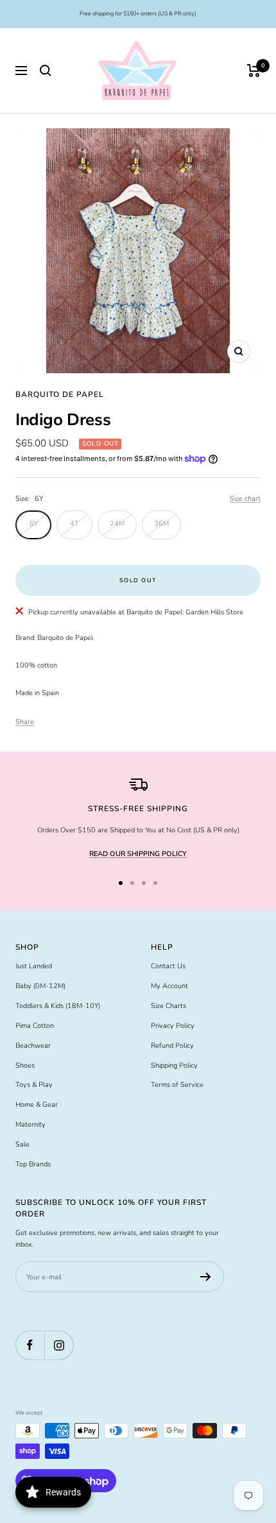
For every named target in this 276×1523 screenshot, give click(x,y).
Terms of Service (177, 1085)
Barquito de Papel (59, 394)
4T (74, 523)
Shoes (25, 1065)
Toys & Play (34, 1085)
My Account (169, 986)
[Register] (205, 1276)
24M (117, 523)
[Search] (45, 70)
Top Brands (33, 1164)
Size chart (245, 498)
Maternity (30, 1124)
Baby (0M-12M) (40, 986)
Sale (22, 1144)
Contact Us (168, 966)
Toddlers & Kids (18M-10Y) (57, 1006)
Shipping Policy (174, 1065)
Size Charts (168, 1006)
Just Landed (33, 966)
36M (161, 523)
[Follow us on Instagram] (58, 1345)
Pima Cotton (34, 1026)
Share (24, 722)
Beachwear (33, 1045)
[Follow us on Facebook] (29, 1345)
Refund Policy (172, 1045)
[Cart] (254, 70)
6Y (34, 523)
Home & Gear (36, 1104)
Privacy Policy (172, 1026)
